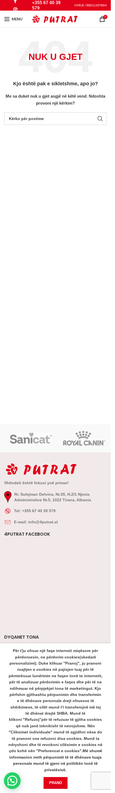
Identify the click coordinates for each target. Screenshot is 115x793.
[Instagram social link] (15, 9)
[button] (12, 780)
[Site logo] (55, 19)
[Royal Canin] (84, 438)
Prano (55, 783)
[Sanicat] (31, 438)
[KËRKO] (100, 118)
